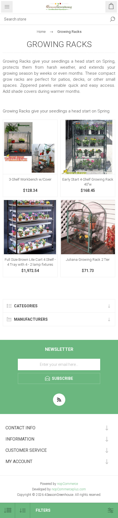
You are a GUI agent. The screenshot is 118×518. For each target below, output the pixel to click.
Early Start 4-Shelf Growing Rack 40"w (87, 181)
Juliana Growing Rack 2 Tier (88, 259)
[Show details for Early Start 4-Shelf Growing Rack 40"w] (88, 147)
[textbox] (53, 19)
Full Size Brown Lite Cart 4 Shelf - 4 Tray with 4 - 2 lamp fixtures (30, 262)
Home (41, 32)
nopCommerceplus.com (69, 489)
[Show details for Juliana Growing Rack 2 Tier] (88, 227)
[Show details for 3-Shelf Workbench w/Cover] (30, 147)
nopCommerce (67, 484)
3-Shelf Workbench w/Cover (30, 179)
